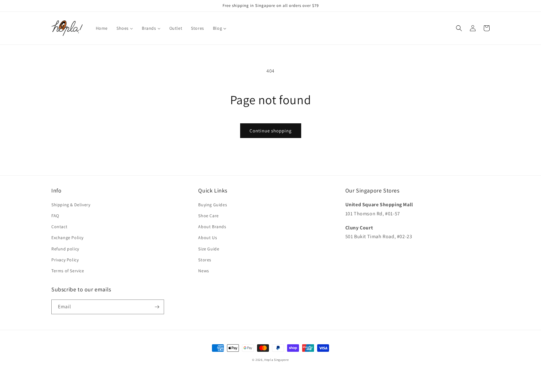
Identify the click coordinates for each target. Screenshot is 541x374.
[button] (459, 28)
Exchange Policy (67, 237)
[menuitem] (101, 28)
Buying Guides (212, 204)
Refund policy (65, 249)
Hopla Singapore (276, 360)
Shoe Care (208, 215)
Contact (59, 226)
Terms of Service (67, 271)
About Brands (212, 226)
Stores (204, 260)
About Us (207, 237)
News (203, 271)
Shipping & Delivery (70, 204)
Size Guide (208, 249)
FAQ (55, 215)
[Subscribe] (157, 307)
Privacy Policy (65, 260)
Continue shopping (271, 131)
